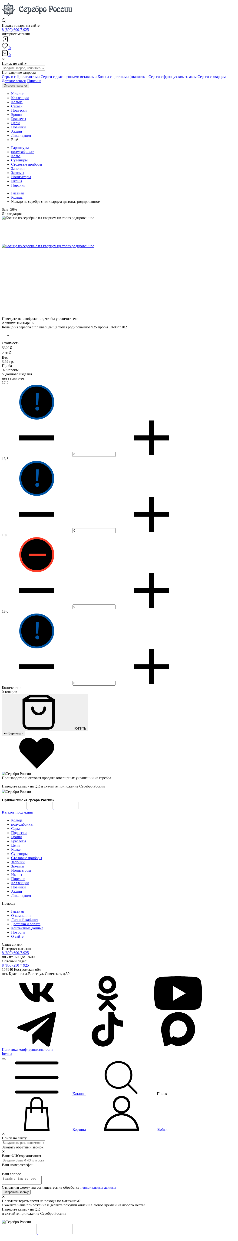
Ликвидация (21, 895)
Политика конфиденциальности (27, 1049)
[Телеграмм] (37, 1045)
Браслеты (18, 841)
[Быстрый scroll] (4, 1059)
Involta (7, 1054)
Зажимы (17, 173)
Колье (15, 156)
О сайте (17, 936)
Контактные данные (27, 928)
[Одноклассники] (108, 1009)
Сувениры (19, 160)
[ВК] (37, 1009)
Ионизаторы (21, 177)
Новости (18, 932)
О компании (21, 915)
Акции (16, 891)
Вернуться (15, 733)
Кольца (17, 197)
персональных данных (98, 1187)
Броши (16, 837)
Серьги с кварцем (212, 77)
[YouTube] (178, 1009)
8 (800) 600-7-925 (15, 30)
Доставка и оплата (25, 924)
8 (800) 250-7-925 (15, 965)
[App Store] (41, 808)
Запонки (18, 168)
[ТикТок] (108, 1045)
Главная (17, 193)
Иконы (16, 181)
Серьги (17, 829)
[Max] (178, 1045)
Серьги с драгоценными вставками (69, 77)
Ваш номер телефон (17, 1165)
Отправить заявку (16, 1192)
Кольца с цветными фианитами (123, 77)
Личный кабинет (24, 920)
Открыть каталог (15, 85)
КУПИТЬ (79, 728)
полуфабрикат (22, 152)
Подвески (19, 833)
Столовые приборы (26, 164)
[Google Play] (15, 808)
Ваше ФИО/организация (21, 1156)
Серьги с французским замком (173, 77)
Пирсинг (34, 81)
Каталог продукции (17, 812)
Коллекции (20, 883)
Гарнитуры (20, 148)
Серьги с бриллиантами (21, 77)
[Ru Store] (66, 808)
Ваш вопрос (11, 1174)
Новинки (18, 887)
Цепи (15, 845)
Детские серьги (14, 81)
